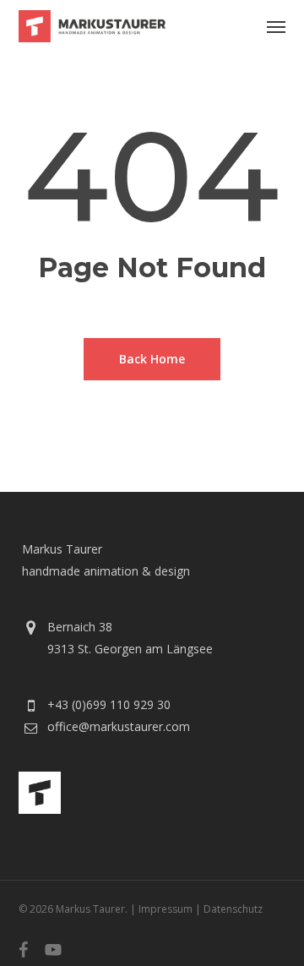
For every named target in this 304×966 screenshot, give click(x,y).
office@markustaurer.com (118, 726)
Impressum (165, 909)
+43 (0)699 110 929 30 (109, 704)
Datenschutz (233, 909)
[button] (276, 26)
